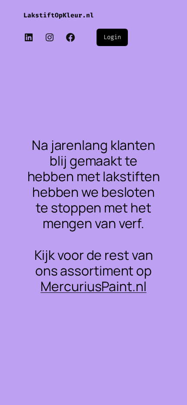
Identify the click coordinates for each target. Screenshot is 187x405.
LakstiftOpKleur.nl (58, 15)
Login (112, 37)
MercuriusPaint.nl (93, 286)
